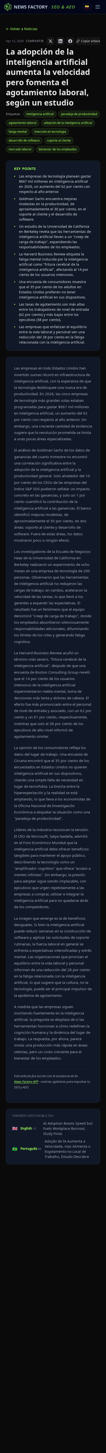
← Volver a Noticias (21, 28)
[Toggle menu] (97, 6)
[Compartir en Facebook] (70, 41)
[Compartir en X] (50, 41)
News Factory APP (26, 1081)
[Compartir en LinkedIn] (60, 41)
